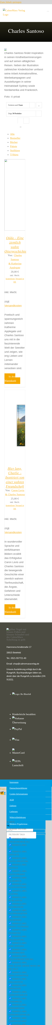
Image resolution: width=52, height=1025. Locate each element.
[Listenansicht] (20, 126)
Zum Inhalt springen (10, 2)
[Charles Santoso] (14, 195)
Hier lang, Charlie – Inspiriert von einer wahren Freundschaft (14, 477)
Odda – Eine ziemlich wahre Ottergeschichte (15, 244)
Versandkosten (13, 305)
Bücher (14, 142)
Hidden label (19, 839)
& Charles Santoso (15, 494)
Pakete (13, 146)
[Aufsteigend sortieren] (39, 105)
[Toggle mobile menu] (48, 9)
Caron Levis (17, 490)
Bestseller (15, 138)
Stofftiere (15, 150)
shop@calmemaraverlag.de (26, 663)
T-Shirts (14, 154)
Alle (12, 134)
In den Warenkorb (10, 378)
